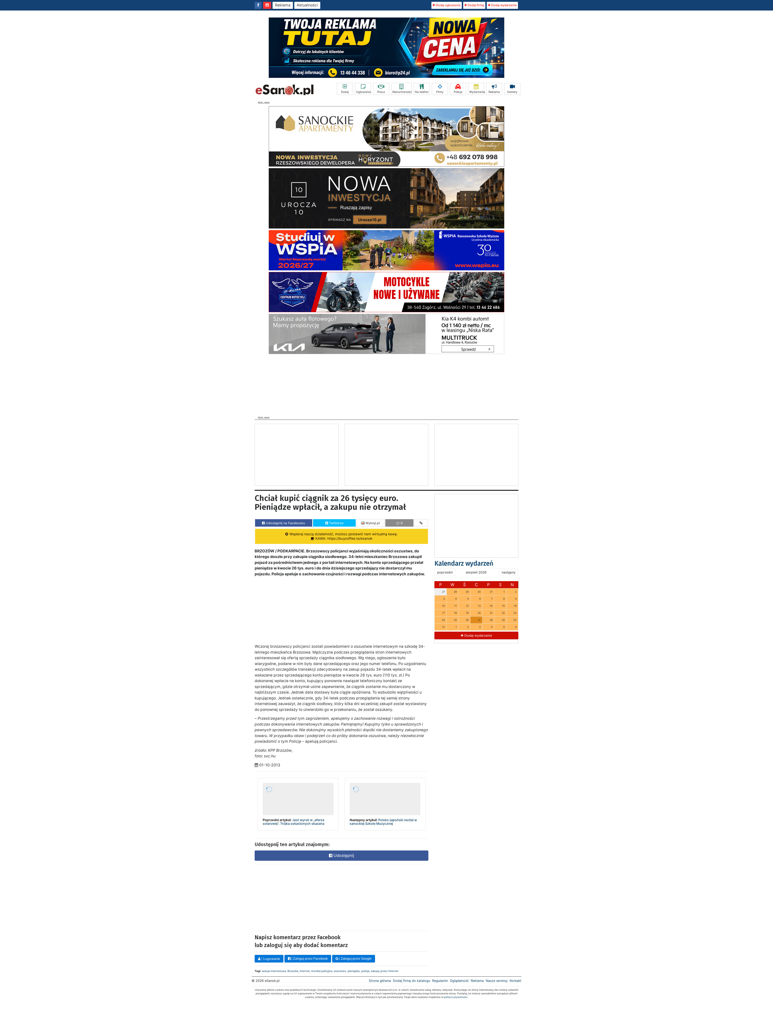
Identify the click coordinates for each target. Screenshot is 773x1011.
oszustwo (340, 971)
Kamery (512, 92)
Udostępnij (343, 855)
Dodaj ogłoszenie (448, 5)
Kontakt (515, 981)
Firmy (439, 92)
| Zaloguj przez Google (355, 958)
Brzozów (292, 971)
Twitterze (335, 523)
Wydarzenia (476, 92)
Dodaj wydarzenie (503, 5)
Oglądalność (459, 981)
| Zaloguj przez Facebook (309, 958)
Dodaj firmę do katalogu (411, 981)
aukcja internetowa (274, 971)
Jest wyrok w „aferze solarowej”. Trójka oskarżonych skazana (293, 822)
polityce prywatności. (456, 997)
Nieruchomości (402, 92)
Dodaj (345, 92)
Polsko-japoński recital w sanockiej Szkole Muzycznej (383, 822)
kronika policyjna (321, 971)
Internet (305, 971)
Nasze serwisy (497, 981)
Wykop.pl (372, 523)
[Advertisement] (386, 384)
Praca (381, 92)
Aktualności (307, 5)
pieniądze (354, 971)
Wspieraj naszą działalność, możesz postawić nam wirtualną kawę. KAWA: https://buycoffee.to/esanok (343, 536)
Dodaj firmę (475, 5)
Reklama (282, 5)
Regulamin (440, 981)
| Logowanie (270, 959)
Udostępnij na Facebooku (285, 523)
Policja (458, 92)
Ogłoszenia (363, 92)
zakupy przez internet (384, 971)
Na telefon (422, 92)
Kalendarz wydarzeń (463, 563)
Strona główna (380, 981)
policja (365, 971)
